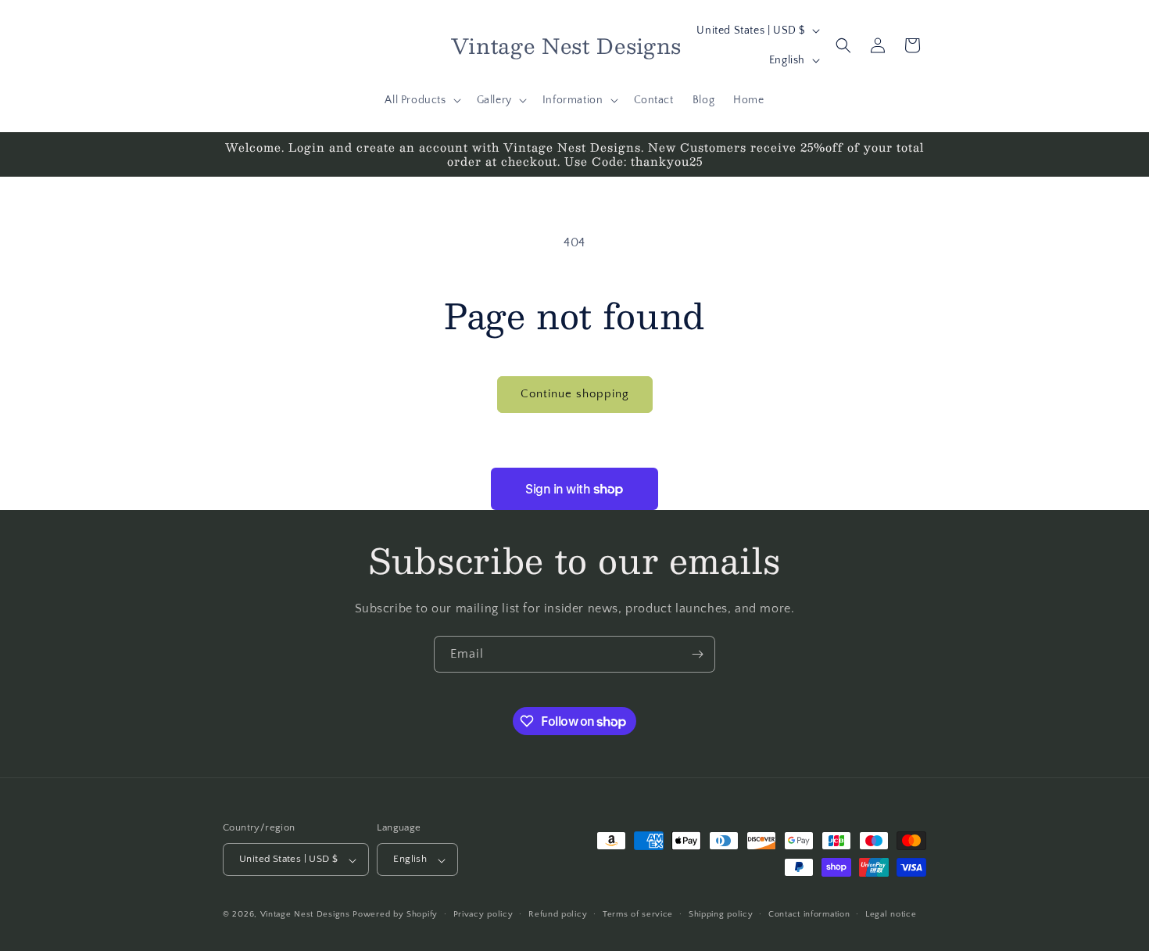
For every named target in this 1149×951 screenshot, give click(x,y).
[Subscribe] (697, 654)
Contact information (809, 914)
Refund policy (557, 914)
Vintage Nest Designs (305, 915)
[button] (421, 100)
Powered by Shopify (395, 915)
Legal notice (890, 914)
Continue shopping (575, 393)
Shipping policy (721, 914)
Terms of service (638, 914)
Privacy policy (483, 914)
